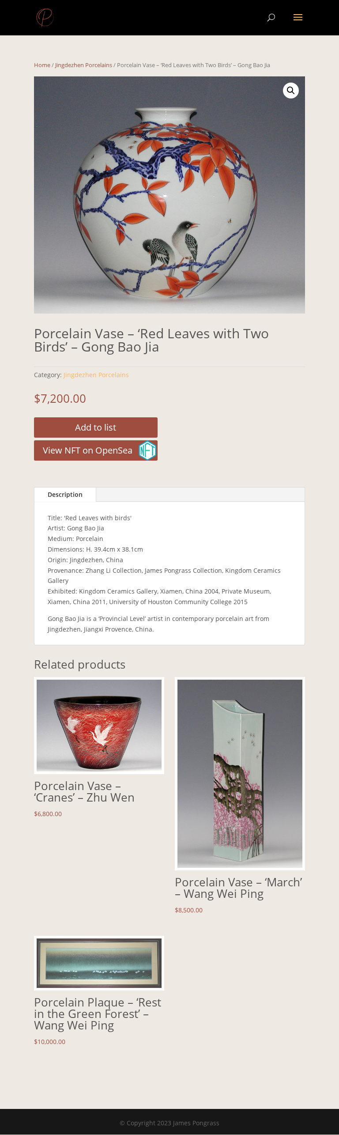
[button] (291, 90)
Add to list (95, 427)
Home (42, 65)
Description (65, 494)
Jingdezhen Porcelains (83, 65)
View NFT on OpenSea (87, 450)
